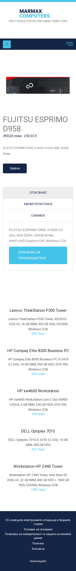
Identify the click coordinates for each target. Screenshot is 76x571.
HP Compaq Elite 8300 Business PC (38, 350)
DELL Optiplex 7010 (38, 431)
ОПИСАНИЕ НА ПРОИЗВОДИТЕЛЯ (32, 255)
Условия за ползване (38, 529)
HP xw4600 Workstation (38, 391)
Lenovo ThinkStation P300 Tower (38, 310)
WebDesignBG (38, 561)
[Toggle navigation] (69, 44)
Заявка (15, 168)
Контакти (38, 549)
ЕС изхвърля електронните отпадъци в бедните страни (38, 522)
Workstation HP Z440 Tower (38, 466)
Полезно (38, 543)
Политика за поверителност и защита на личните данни (38, 536)
